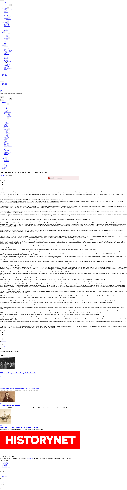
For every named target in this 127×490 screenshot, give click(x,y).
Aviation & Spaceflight (7, 51)
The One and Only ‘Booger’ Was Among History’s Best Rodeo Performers (19, 427)
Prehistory (5, 43)
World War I (6, 12)
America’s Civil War (7, 64)
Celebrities (5, 28)
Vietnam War (6, 15)
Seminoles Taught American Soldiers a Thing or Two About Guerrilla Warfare (20, 388)
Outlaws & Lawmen (7, 26)
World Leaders (6, 24)
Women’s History (6, 47)
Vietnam (5, 69)
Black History (6, 46)
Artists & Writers (6, 123)
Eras (2, 32)
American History (7, 63)
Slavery (5, 142)
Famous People (4, 22)
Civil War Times (6, 66)
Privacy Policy (4, 74)
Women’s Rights (8, 19)
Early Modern (6, 38)
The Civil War (6, 11)
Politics (5, 53)
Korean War (6, 14)
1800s (7, 36)
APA (1, 351)
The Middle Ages (6, 41)
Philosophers (6, 30)
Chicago (14, 351)
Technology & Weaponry (8, 50)
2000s (7, 34)
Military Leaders (6, 25)
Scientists (5, 29)
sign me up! (2, 482)
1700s (7, 39)
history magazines (30, 458)
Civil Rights (8, 115)
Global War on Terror (7, 16)
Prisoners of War (6, 48)
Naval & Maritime (7, 52)
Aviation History (6, 65)
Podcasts (3, 72)
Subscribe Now (4, 2)
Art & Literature (6, 150)
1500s (7, 40)
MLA (4, 351)
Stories (1, 370)
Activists (5, 122)
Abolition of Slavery (9, 116)
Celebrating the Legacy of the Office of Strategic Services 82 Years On (18, 373)
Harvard (7, 351)
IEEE (17, 351)
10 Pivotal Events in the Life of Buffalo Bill (11, 405)
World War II (6, 108)
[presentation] (8, 8)
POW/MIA (4, 346)
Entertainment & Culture (8, 56)
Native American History (8, 61)
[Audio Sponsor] (71, 178)
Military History (6, 54)
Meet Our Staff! (4, 476)
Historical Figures (7, 57)
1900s (7, 35)
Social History (6, 60)
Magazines (3, 62)
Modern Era (6, 33)
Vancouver (10, 351)
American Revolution (7, 10)
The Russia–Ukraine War (8, 9)
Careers (3, 475)
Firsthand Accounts (7, 49)
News (5, 151)
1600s (7, 135)
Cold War (5, 109)
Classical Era (6, 42)
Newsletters (4, 71)
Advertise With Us (5, 474)
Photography (6, 58)
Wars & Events (4, 8)
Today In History (4, 102)
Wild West (5, 59)
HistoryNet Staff (3, 175)
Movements (6, 18)
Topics (3, 45)
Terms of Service (4, 75)
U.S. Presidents (6, 23)
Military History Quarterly (8, 68)
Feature (1, 425)
